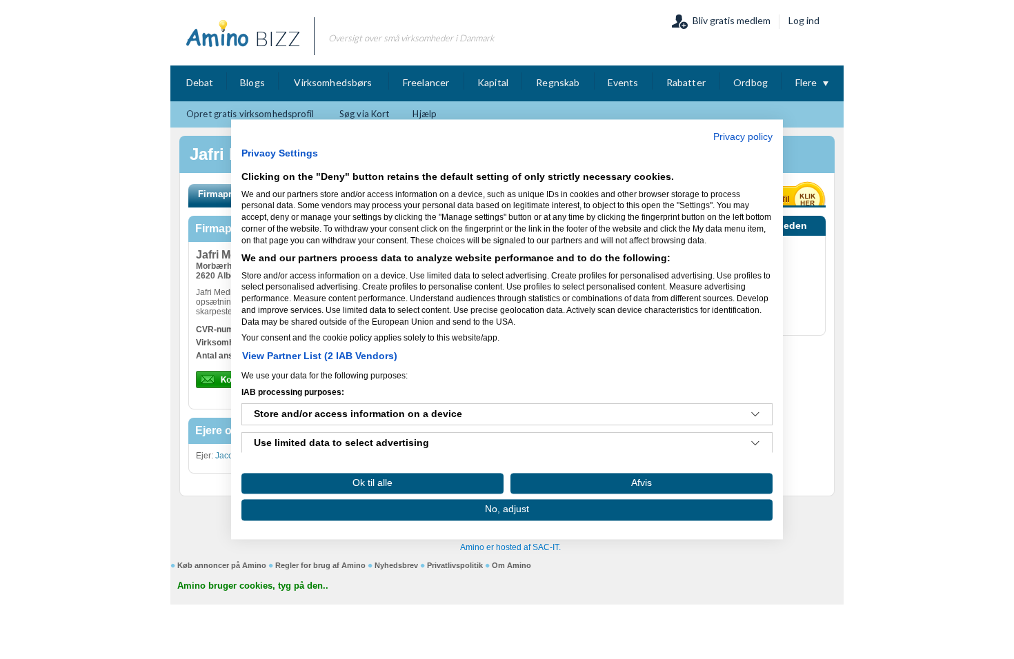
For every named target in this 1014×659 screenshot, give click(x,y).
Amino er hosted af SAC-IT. (510, 547)
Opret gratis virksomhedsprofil (250, 113)
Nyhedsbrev (396, 565)
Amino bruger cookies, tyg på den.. (252, 585)
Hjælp (424, 113)
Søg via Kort (364, 113)
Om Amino (511, 565)
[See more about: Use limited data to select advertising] (755, 444)
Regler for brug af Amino (320, 565)
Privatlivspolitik (455, 565)
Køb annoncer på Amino (221, 565)
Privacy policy (743, 137)
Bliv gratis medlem (732, 20)
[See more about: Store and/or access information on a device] (755, 415)
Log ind (803, 20)
